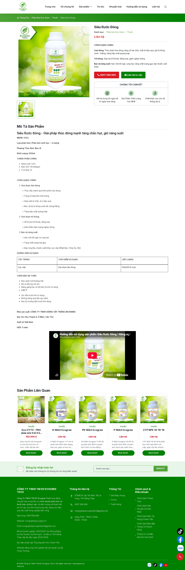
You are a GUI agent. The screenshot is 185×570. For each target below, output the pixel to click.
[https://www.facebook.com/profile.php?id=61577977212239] (161, 565)
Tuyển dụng (116, 504)
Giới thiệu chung (118, 495)
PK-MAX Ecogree (92, 430)
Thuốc (55, 18)
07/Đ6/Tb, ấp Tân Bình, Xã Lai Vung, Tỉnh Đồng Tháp (88, 497)
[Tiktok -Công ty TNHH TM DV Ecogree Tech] (155, 565)
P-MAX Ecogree (123, 430)
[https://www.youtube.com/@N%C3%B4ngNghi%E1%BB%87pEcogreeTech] (166, 565)
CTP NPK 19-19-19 (153, 430)
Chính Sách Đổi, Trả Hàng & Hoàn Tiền (145, 517)
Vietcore (20, 566)
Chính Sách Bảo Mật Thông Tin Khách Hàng (146, 526)
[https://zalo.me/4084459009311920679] (180, 548)
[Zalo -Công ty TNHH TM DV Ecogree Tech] (149, 565)
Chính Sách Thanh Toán (145, 499)
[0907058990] (180, 557)
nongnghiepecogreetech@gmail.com (91, 511)
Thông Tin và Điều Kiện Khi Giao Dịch (145, 535)
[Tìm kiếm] (165, 6)
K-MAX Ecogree (62, 430)
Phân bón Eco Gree (40, 18)
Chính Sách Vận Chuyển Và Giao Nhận (144, 509)
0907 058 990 (81, 504)
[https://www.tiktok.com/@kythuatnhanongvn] (180, 531)
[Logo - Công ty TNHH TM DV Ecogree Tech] (28, 7)
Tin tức (114, 500)
